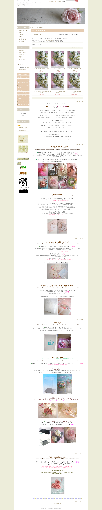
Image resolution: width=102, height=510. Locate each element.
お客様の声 (21, 98)
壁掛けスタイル (22, 52)
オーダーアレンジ (23, 38)
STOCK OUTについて (23, 82)
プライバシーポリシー (23, 95)
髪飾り (20, 36)
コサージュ (21, 34)
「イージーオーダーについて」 (46, 40)
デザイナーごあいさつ (23, 104)
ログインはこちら (23, 130)
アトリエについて (22, 101)
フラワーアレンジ (23, 174)
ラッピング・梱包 (22, 93)
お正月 (20, 56)
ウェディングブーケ (23, 39)
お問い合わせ (58, 1)
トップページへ (57, 503)
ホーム (31, 27)
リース (20, 32)
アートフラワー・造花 (23, 159)
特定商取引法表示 (22, 74)
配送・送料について (23, 90)
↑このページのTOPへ (79, 101)
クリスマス (21, 54)
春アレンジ (21, 50)
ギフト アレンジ (23, 30)
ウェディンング (22, 59)
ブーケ (19, 163)
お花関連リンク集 (22, 77)
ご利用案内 (52, 1)
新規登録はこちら (23, 128)
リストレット (22, 41)
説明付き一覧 (74, 47)
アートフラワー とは (23, 79)
